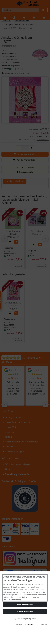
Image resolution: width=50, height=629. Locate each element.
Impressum (42, 624)
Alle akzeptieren (25, 604)
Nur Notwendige (25, 611)
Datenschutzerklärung (25, 624)
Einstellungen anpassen (26, 618)
